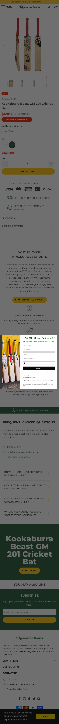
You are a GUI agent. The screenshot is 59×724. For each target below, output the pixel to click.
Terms (24, 385)
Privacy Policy (50, 384)
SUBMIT (38, 368)
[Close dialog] (55, 337)
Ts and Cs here (32, 377)
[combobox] (25, 363)
